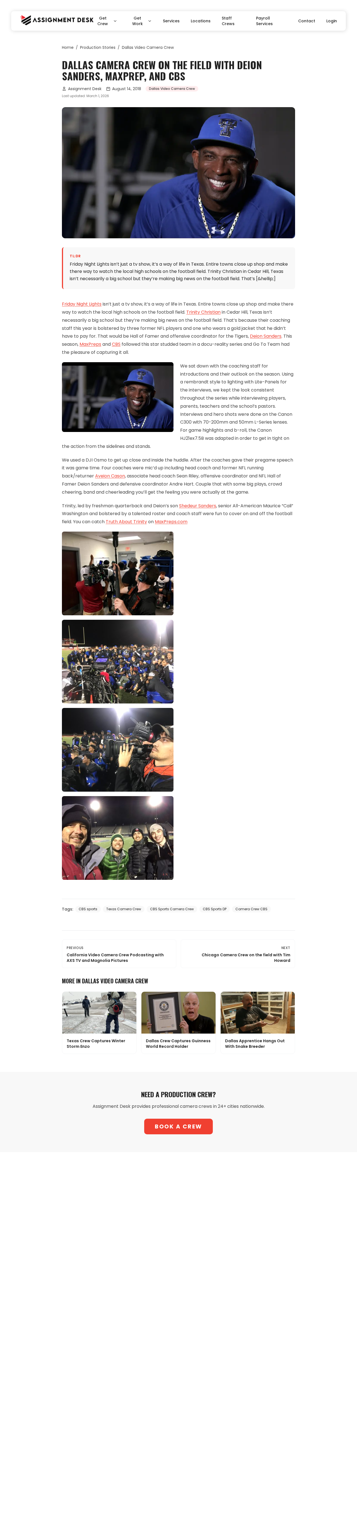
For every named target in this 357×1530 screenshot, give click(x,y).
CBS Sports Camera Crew (172, 909)
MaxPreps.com (171, 521)
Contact (306, 21)
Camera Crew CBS (251, 909)
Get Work (137, 21)
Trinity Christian (203, 312)
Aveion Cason (110, 476)
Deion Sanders (265, 336)
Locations (201, 21)
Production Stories (97, 47)
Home (68, 47)
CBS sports (88, 909)
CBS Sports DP (214, 909)
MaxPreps (90, 344)
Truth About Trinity (126, 521)
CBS (116, 344)
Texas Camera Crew (123, 909)
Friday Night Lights (82, 304)
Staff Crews (228, 21)
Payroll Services (264, 21)
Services (171, 21)
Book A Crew (178, 1126)
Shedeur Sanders (197, 506)
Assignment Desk (85, 89)
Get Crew (102, 21)
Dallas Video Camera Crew (148, 47)
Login (331, 21)
